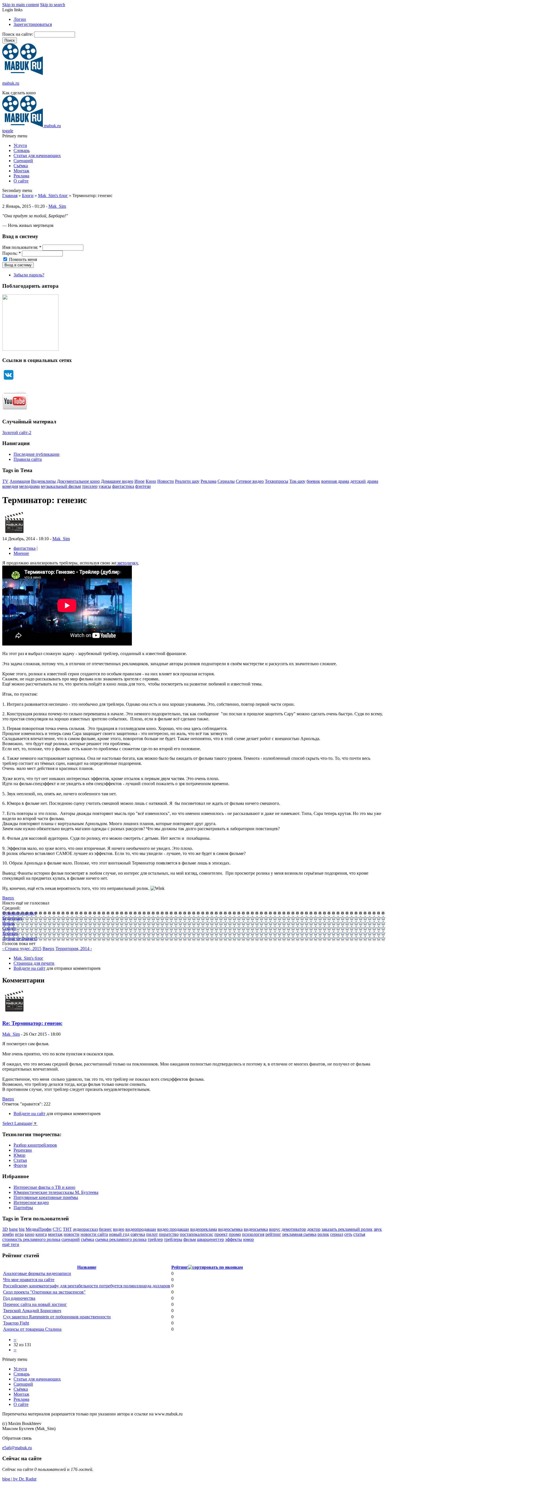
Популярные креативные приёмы (46, 1197)
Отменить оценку (19, 913)
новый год (119, 1234)
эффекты (233, 1239)
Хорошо (10, 933)
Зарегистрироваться (33, 24)
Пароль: (11, 253)
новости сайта (94, 1234)
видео (118, 1229)
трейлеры (173, 1239)
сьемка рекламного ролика (121, 1239)
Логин (20, 19)
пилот (152, 1234)
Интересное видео (31, 1202)
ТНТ (67, 1229)
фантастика (123, 486)
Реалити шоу (187, 481)
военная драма (335, 481)
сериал (336, 1234)
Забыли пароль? (29, 275)
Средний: (11, 908)
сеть (348, 1234)
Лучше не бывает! (19, 938)
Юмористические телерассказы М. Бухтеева (56, 1192)
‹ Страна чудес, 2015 (21, 948)
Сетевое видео (250, 481)
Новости (165, 481)
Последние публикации (36, 454)
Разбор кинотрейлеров (35, 1145)
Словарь (22, 150)
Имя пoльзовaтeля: (21, 247)
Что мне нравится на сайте (28, 1279)
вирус (274, 1229)
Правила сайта (28, 459)
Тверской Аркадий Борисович (32, 1310)
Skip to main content (20, 4)
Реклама (21, 175)
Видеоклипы (43, 481)
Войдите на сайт (29, 968)
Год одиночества (19, 1298)
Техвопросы (276, 481)
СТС (57, 1229)
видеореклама (203, 1229)
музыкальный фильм (61, 486)
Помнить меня (22, 259)
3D (5, 1229)
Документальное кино (78, 481)
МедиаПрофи (39, 1229)
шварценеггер (210, 1239)
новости (71, 1234)
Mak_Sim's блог (53, 195)
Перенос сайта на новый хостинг (35, 1304)
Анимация (20, 481)
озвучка (137, 1234)
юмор (248, 1239)
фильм (189, 1239)
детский (358, 481)
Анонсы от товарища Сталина (32, 1329)
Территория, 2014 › (74, 948)
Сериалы (226, 481)
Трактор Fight (16, 1323)
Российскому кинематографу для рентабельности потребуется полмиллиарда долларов (86, 1285)
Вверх (8, 897)
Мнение (21, 553)
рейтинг (273, 1234)
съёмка (87, 1239)
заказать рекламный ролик (347, 1229)
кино (29, 1234)
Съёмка (21, 165)
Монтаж (21, 170)
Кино (151, 481)
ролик (323, 1234)
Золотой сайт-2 (16, 432)
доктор (313, 1229)
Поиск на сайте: (18, 34)
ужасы (105, 486)
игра (19, 1234)
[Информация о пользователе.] (14, 533)
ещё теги (10, 1244)
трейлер (155, 1239)
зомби (8, 1234)
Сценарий (23, 160)
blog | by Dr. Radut (19, 1479)
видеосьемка (256, 1229)
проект (221, 1234)
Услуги (20, 145)
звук (378, 1229)
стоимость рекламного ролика (31, 1239)
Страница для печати (34, 963)
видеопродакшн (140, 1229)
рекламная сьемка (299, 1234)
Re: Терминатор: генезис (32, 1023)
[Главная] (22, 73)
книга (41, 1234)
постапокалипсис (196, 1234)
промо (235, 1234)
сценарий (70, 1239)
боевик (313, 481)
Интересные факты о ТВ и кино (44, 1187)
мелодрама (29, 486)
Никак (8, 923)
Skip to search (52, 4)
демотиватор (293, 1229)
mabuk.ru (10, 83)
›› (15, 1349)
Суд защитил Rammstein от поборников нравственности (57, 1316)
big (22, 1229)
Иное (139, 481)
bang (13, 1229)
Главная (9, 195)
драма (372, 481)
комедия (10, 486)
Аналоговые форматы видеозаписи (37, 1273)
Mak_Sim (57, 206)
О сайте (21, 180)
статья (359, 1234)
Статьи (20, 1160)
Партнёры (23, 1207)
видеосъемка (230, 1229)
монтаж (55, 1234)
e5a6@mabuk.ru (17, 1447)
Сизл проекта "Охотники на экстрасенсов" (44, 1292)
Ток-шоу (297, 481)
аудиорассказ (85, 1229)
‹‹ (15, 1339)
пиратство (169, 1234)
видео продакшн (173, 1229)
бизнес (105, 1229)
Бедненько (12, 918)
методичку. (127, 562)
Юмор (19, 1155)
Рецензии (23, 1150)
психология (253, 1234)
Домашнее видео (117, 481)
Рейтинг (179, 1267)
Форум (20, 1165)
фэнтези (143, 486)
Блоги (28, 195)
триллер (89, 486)
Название (86, 1267)
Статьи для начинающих (37, 155)
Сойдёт (9, 928)
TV (5, 481)
